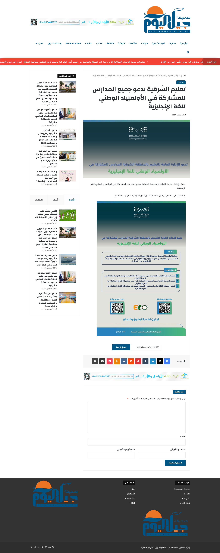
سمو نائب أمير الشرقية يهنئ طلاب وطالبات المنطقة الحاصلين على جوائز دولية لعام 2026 (47, 136)
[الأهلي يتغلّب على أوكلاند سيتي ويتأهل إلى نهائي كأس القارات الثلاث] (67, 215)
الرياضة (121, 43)
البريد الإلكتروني (178, 449)
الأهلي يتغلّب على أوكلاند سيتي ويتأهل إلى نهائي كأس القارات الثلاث (46, 215)
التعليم (171, 76)
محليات (172, 43)
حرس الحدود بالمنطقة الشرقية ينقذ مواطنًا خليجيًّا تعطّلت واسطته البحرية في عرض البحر (45, 260)
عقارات (88, 43)
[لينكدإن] (153, 361)
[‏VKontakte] (124, 361)
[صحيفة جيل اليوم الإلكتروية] (167, 19)
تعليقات (39, 200)
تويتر (133, 489)
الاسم (183, 437)
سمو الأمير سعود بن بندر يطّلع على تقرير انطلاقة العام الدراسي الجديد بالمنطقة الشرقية (46, 116)
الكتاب (99, 43)
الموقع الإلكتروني (126, 449)
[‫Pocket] (110, 361)
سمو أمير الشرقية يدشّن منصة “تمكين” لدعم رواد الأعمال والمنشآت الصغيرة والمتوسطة (46, 300)
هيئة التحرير (185, 503)
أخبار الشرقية (158, 43)
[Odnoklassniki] (117, 361)
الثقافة (110, 43)
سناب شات (130, 498)
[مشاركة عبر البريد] (102, 361)
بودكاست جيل (55, 43)
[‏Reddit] (131, 361)
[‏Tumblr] (145, 361)
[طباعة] (95, 361)
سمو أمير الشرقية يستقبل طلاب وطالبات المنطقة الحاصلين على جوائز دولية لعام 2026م (46, 157)
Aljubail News (73, 43)
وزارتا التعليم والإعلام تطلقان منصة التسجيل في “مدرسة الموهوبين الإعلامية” (46, 176)
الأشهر (56, 200)
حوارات (144, 43)
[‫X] (160, 361)
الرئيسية (184, 43)
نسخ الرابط (121, 347)
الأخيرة (72, 200)
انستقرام (131, 494)
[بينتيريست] (138, 361)
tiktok (132, 503)
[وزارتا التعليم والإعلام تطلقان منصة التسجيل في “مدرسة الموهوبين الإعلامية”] (67, 175)
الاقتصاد (133, 43)
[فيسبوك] (167, 361)
